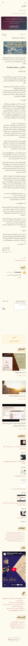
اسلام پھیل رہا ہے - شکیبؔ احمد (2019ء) (16, 624)
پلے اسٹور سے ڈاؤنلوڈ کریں (14, 27)
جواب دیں (19, 277)
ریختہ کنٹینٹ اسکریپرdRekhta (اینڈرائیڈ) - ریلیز (15, 611)
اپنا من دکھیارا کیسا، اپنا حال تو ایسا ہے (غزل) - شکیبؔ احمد (14, 537)
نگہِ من (24, 6)
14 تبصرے (19, 376)
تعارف (16, 14)
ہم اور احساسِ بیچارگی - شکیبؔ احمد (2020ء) (16, 626)
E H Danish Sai (18, 272)
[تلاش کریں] (3, 2)
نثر (14, 261)
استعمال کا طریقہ (5, 301)
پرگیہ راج (22, 261)
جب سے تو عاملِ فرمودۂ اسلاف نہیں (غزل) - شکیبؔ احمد (14, 533)
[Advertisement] (14, 322)
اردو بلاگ (18, 640)
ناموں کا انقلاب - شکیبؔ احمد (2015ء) (17, 628)
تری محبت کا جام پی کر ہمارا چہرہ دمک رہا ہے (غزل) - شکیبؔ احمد (13, 539)
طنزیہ (16, 261)
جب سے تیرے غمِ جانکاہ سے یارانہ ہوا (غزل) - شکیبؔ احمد (14, 535)
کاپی (3, 309)
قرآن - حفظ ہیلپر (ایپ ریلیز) (21, 518)
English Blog (14, 639)
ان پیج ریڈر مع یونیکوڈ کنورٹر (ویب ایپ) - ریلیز (19, 489)
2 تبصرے (19, 399)
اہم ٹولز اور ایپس (23, 14)
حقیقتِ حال (19, 261)
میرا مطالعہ (18, 14)
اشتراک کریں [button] (24, 258)
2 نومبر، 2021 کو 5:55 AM (10, 272)
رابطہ (13, 14)
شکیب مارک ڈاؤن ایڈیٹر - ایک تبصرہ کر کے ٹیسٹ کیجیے (15, 609)
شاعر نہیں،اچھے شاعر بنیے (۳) (20, 373)
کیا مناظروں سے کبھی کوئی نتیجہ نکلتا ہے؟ (20, 476)
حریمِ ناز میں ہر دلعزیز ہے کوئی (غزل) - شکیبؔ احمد (17, 396)
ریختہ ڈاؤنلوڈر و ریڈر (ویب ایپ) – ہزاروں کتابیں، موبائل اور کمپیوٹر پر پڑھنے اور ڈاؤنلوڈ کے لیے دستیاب (13, 606)
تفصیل (3, 301)
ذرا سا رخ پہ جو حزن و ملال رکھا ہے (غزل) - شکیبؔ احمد (15, 541)
